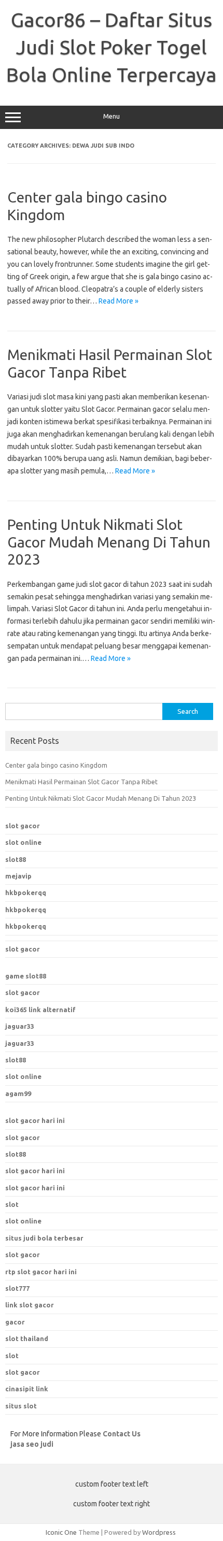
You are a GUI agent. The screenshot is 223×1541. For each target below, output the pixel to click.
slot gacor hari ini (35, 1120)
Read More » (118, 301)
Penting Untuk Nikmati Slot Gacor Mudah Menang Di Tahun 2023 (109, 541)
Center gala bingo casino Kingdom (56, 765)
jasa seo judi (31, 1444)
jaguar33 (19, 1026)
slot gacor (22, 825)
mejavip (18, 876)
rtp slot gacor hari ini (41, 1271)
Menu (111, 116)
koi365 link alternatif (40, 1009)
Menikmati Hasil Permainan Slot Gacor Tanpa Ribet (81, 781)
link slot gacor (29, 1304)
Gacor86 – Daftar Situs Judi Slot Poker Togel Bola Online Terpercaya (111, 47)
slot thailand (26, 1338)
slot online (23, 842)
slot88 (15, 859)
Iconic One (61, 1532)
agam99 (18, 1093)
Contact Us (122, 1434)
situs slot (21, 1405)
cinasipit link (26, 1388)
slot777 (17, 1288)
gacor (15, 1322)
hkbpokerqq (25, 892)
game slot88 (25, 976)
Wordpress (159, 1532)
